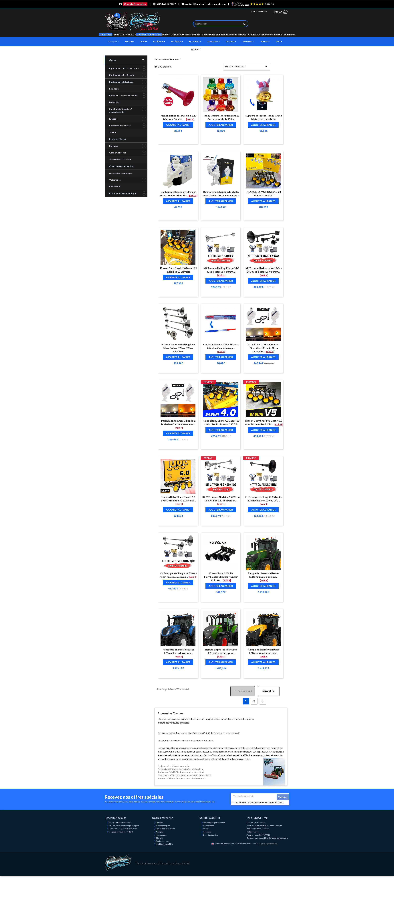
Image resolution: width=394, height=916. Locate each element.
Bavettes (114, 102)
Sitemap (159, 838)
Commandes (208, 825)
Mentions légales (163, 825)
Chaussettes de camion (121, 166)
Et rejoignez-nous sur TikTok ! (121, 832)
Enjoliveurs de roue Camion (123, 95)
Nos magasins (161, 835)
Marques (113, 146)
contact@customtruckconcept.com (205, 3)
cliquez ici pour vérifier (268, 843)
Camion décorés (117, 152)
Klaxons (113, 118)
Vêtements (115, 179)
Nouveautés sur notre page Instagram (124, 825)
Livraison (159, 822)
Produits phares (117, 139)
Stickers (113, 132)
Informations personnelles (214, 822)
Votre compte (210, 818)
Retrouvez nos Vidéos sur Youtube (123, 829)
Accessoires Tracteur (120, 159)
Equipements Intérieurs (121, 82)
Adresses (207, 832)
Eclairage (114, 88)
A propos (159, 832)
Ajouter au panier (178, 124)
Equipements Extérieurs (121, 75)
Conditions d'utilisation (165, 829)
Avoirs (206, 829)
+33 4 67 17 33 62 (166, 3)
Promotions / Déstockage (122, 193)
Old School (115, 186)
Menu (112, 60)
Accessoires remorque (120, 173)
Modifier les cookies (164, 844)
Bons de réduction (210, 835)
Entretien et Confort (120, 125)
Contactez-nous (162, 841)
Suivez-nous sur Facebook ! (120, 822)
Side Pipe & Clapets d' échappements (120, 110)
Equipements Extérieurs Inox (124, 68)
